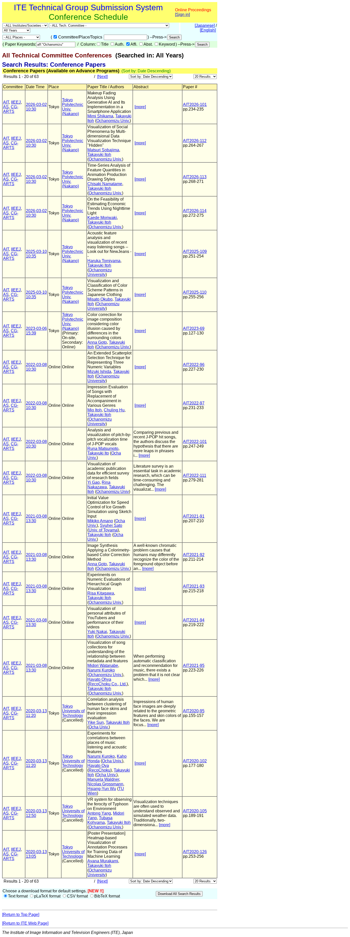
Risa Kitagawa (100, 593)
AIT (6, 102)
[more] (140, 107)
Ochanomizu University (99, 272)
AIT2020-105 (195, 811)
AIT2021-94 (193, 620)
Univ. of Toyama (103, 530)
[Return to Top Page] (20, 914)
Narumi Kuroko (101, 670)
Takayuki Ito (98, 453)
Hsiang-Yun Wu (101, 788)
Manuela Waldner (103, 779)
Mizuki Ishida (99, 371)
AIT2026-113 (195, 177)
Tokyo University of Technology (73, 711)
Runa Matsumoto (102, 448)
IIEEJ (16, 102)
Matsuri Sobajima (103, 150)
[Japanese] (205, 25)
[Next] (102, 76)
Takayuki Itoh (99, 154)
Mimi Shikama (100, 116)
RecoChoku (99, 770)
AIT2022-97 (193, 403)
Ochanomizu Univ (112, 491)
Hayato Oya (98, 765)
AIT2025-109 (195, 251)
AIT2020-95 (193, 711)
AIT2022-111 (194, 475)
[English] (208, 30)
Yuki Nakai (97, 631)
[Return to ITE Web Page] (25, 923)
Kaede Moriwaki (102, 217)
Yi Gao (93, 482)
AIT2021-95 (193, 665)
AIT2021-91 (193, 516)
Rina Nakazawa (98, 484)
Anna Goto (97, 342)
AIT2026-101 (195, 104)
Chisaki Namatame (104, 184)
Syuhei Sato (111, 525)
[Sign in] (182, 14)
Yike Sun (95, 722)
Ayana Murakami (102, 861)
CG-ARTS (10, 109)
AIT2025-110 (195, 292)
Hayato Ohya (99, 679)
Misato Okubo (99, 299)
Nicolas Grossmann (105, 784)
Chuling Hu (114, 410)
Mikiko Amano (100, 521)
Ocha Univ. (99, 727)
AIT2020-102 (195, 761)
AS (6, 107)
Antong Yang (99, 813)
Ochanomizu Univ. (113, 121)
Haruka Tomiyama (103, 261)
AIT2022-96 (193, 364)
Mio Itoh (94, 410)
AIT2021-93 (193, 586)
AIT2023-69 (193, 328)
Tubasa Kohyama (99, 820)
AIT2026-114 (195, 211)
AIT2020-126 (195, 852)
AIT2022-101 (195, 441)
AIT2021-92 (193, 555)
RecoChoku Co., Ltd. (108, 684)
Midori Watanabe (102, 665)
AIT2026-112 (195, 141)
